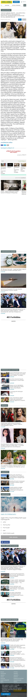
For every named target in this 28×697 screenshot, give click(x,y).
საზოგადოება (6, 10)
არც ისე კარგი (6, 524)
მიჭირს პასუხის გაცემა (8, 533)
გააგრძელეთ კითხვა (6, 142)
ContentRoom (20, 177)
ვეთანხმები (6, 694)
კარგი (4, 522)
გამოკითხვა (5, 494)
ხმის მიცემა (13, 537)
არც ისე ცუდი (6, 527)
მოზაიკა (4, 405)
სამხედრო (5, 472)
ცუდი (4, 530)
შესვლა (24, 1)
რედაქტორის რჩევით (8, 251)
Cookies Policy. (5, 691)
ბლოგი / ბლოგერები (16, 5)
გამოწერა (16, 2)
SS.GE (2, 161)
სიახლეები (7, 5)
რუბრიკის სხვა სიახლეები (10, 370)
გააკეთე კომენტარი (21, 154)
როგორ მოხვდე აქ (21, 161)
